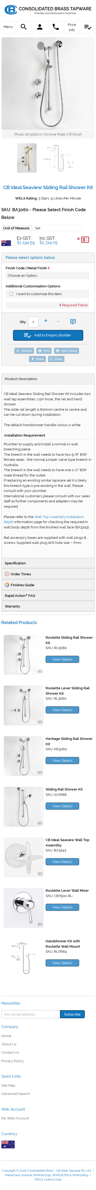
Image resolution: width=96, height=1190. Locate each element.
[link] (48, 9)
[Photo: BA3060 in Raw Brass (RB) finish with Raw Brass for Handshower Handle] (27, 158)
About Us (8, 1044)
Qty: (23, 322)
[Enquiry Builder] (88, 27)
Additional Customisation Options (33, 286)
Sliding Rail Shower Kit (64, 789)
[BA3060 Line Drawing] (58, 158)
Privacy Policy (12, 1061)
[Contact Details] (56, 27)
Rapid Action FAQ (20, 596)
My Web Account (15, 1118)
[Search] (24, 27)
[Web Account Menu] (40, 27)
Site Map (8, 1085)
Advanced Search (15, 1094)
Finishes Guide (22, 585)
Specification (15, 563)
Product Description (21, 379)
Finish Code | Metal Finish (26, 268)
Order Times (21, 574)
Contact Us (10, 1052)
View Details (62, 659)
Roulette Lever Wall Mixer (67, 890)
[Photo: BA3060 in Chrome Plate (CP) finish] (48, 83)
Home (6, 1036)
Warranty (12, 606)
